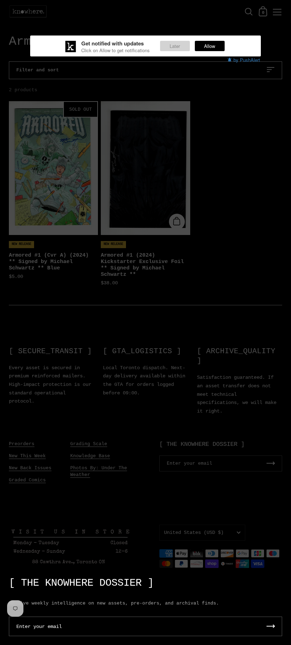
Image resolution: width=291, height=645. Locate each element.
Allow (209, 46)
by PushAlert (247, 59)
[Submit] (271, 626)
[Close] (280, 579)
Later (175, 46)
